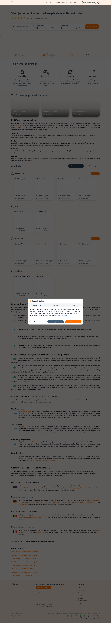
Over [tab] (73, 305)
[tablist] (55, 305)
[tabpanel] (55, 312)
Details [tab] (55, 305)
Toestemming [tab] (37, 305)
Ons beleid (63, 315)
